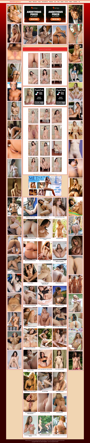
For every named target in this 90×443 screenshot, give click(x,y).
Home (30, 1)
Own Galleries (45, 1)
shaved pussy (51, 174)
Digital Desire (54, 440)
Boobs (62, 1)
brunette (46, 174)
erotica (41, 174)
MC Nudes (40, 440)
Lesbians (75, 1)
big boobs (37, 174)
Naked (15, 2)
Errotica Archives (34, 440)
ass (56, 174)
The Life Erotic (62, 440)
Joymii (58, 440)
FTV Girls (49, 440)
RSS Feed (35, 1)
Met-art (26, 440)
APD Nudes (44, 440)
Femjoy (29, 440)
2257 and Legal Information (53, 441)
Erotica (66, 1)
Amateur (51, 1)
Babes (70, 1)
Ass (55, 1)
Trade (39, 1)
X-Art (47, 440)
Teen (58, 1)
